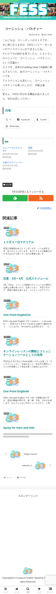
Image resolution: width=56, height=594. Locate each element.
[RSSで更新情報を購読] (41, 198)
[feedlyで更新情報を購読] (15, 198)
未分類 (9, 185)
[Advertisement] (28, 526)
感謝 (30, 147)
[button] (50, 454)
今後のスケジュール (12, 162)
